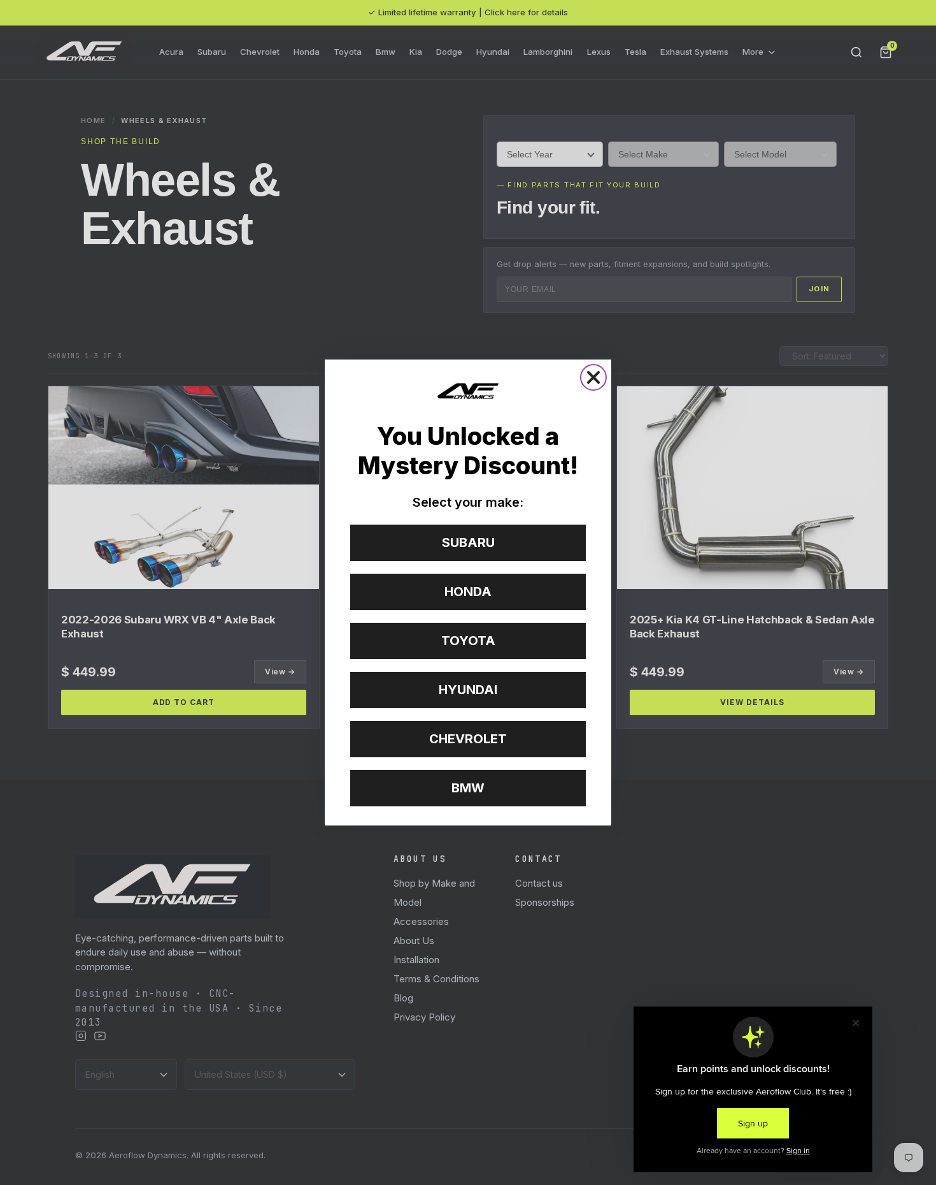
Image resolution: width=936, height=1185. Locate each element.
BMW (468, 788)
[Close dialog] (593, 377)
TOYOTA (468, 640)
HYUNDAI (468, 689)
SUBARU (468, 542)
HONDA (468, 591)
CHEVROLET (468, 738)
